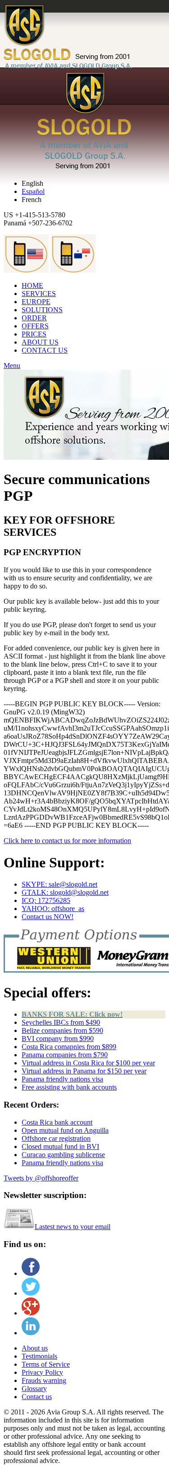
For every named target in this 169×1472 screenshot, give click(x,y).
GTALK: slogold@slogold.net (65, 892)
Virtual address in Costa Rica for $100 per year (88, 1063)
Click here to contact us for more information (67, 840)
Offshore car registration (56, 1138)
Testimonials (39, 1356)
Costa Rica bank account (57, 1122)
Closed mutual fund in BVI (60, 1146)
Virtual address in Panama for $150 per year (84, 1071)
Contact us (37, 1396)
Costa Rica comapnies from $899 (69, 1046)
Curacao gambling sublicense (63, 1154)
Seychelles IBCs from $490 (61, 1022)
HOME (32, 285)
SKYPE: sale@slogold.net (59, 884)
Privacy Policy (42, 1372)
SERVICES (39, 293)
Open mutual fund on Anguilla (65, 1130)
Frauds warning (44, 1380)
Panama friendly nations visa (62, 1079)
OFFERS (35, 326)
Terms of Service (46, 1364)
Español (33, 191)
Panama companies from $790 (65, 1055)
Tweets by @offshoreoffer (41, 1178)
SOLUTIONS (42, 310)
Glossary (34, 1388)
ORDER (34, 318)
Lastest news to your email (72, 1226)
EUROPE (36, 301)
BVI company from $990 (58, 1038)
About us (35, 1348)
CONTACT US (45, 350)
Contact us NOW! (47, 916)
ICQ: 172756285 (46, 900)
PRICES (34, 334)
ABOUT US (40, 342)
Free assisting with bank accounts (69, 1087)
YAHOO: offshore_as (53, 908)
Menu (12, 365)
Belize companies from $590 (62, 1030)
